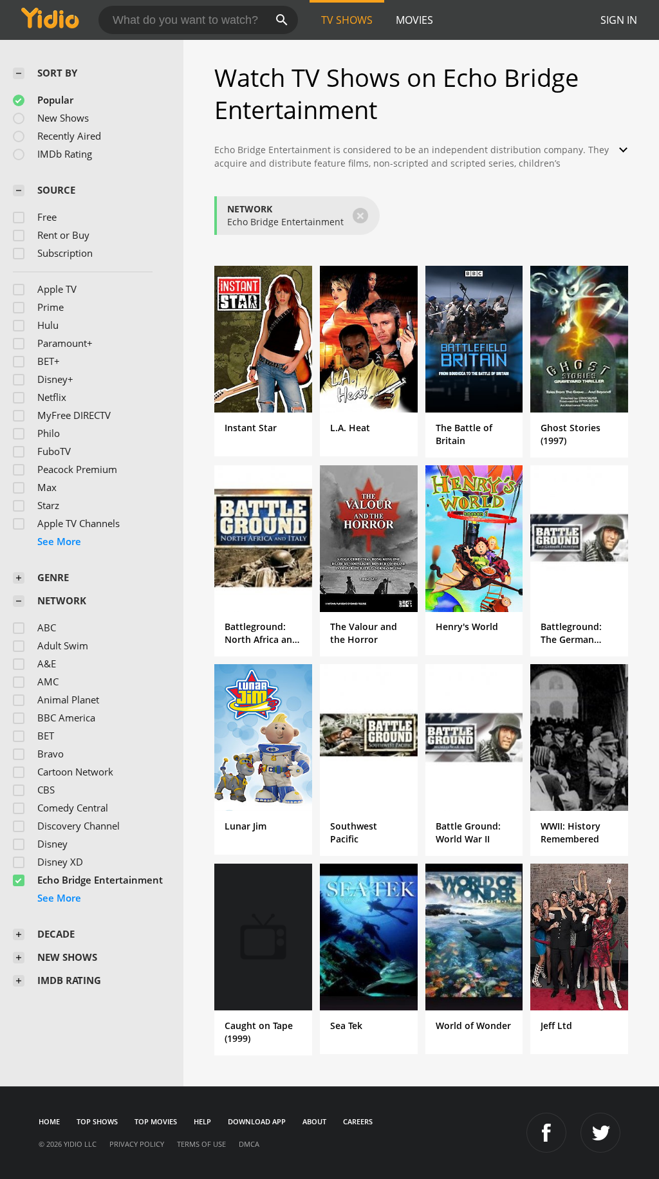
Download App (257, 1121)
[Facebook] (546, 1133)
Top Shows (97, 1121)
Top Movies (156, 1121)
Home (49, 1121)
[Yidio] (50, 20)
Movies (414, 20)
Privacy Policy (136, 1144)
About (314, 1121)
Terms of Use (201, 1144)
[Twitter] (600, 1133)
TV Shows (347, 20)
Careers (358, 1121)
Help (202, 1121)
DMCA (249, 1144)
